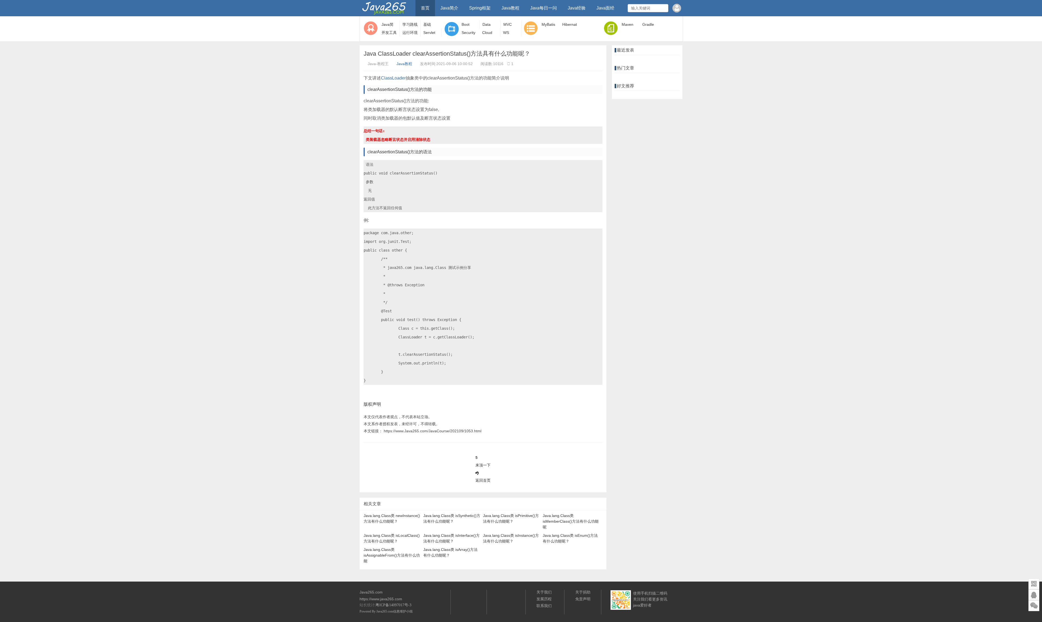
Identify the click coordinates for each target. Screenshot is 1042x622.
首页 (425, 8)
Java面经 (605, 8)
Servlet (429, 32)
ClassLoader (393, 78)
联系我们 (544, 606)
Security (468, 32)
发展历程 (544, 599)
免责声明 (582, 599)
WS (506, 32)
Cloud (487, 32)
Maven (627, 24)
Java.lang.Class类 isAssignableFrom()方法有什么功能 (392, 555)
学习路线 (410, 24)
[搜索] (663, 8)
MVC (507, 24)
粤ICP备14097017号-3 (393, 605)
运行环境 (410, 32)
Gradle (648, 24)
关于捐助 (582, 592)
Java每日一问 (543, 8)
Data (486, 24)
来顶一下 (483, 465)
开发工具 (389, 32)
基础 (427, 24)
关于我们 (544, 592)
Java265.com (384, 611)
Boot (465, 24)
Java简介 (449, 8)
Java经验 (577, 8)
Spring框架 (480, 8)
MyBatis (548, 24)
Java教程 (510, 8)
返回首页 (483, 480)
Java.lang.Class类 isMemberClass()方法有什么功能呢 (571, 521)
